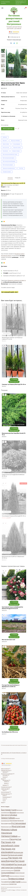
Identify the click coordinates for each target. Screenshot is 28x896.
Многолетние (6, 147)
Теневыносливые (7, 171)
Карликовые (13, 820)
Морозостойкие (17, 147)
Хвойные (12, 80)
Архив (7, 80)
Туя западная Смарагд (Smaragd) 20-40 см (14, 516)
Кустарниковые (18, 823)
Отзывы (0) (17, 177)
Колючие (21, 820)
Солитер (21, 168)
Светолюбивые (16, 868)
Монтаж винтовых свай (8, 639)
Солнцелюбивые (8, 873)
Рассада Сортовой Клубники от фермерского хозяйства (11, 685)
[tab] (10, 177)
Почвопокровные (5, 839)
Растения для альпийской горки (10, 154)
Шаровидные (13, 884)
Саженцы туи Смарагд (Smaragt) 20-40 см (14, 384)
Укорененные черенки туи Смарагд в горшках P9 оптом (12, 338)
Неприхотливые (16, 151)
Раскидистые (15, 839)
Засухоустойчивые (15, 140)
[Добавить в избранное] (16, 128)
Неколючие (5, 151)
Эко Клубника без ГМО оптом (10, 732)
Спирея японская (19, 873)
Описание (10, 177)
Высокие (5, 140)
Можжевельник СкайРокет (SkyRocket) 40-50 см (13, 557)
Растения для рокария (8, 164)
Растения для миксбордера (9, 161)
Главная (2, 80)
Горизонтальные (20, 812)
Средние (5, 875)
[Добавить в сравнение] (18, 128)
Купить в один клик (7, 128)
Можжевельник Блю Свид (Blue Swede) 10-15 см (14, 434)
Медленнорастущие (6, 826)
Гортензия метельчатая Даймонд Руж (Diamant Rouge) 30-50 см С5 (12, 607)
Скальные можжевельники (9, 168)
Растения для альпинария (8, 157)
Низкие (19, 836)
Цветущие (15, 881)
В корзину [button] (15, 379)
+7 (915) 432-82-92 (15, 37)
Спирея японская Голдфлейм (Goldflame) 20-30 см (13, 475)
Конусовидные (16, 144)
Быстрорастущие (8, 810)
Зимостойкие (6, 144)
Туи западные (6, 882)
